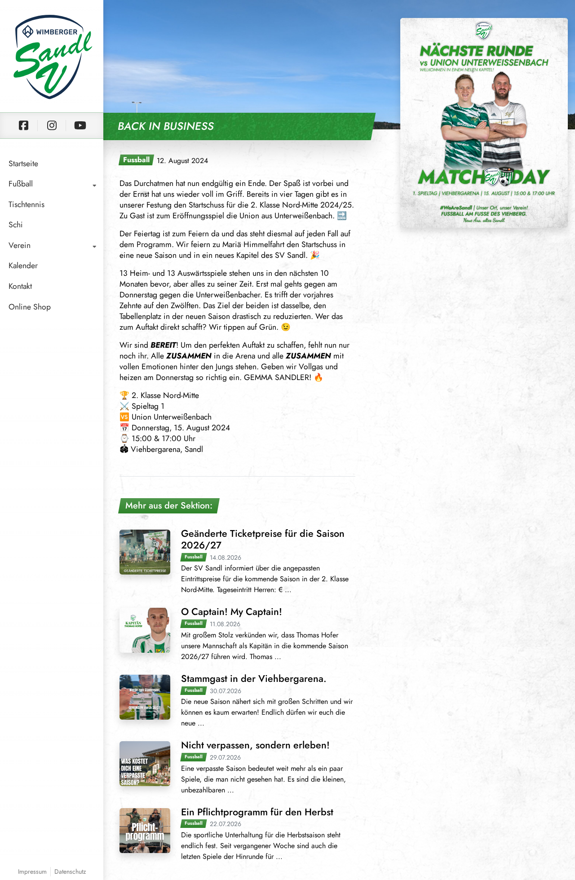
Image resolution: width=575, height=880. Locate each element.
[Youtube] (80, 125)
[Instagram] (51, 125)
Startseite (23, 163)
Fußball (21, 184)
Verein (20, 245)
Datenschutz (70, 871)
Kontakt (20, 286)
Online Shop (30, 307)
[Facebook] (23, 125)
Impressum (32, 871)
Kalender (23, 265)
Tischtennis (26, 204)
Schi (16, 224)
